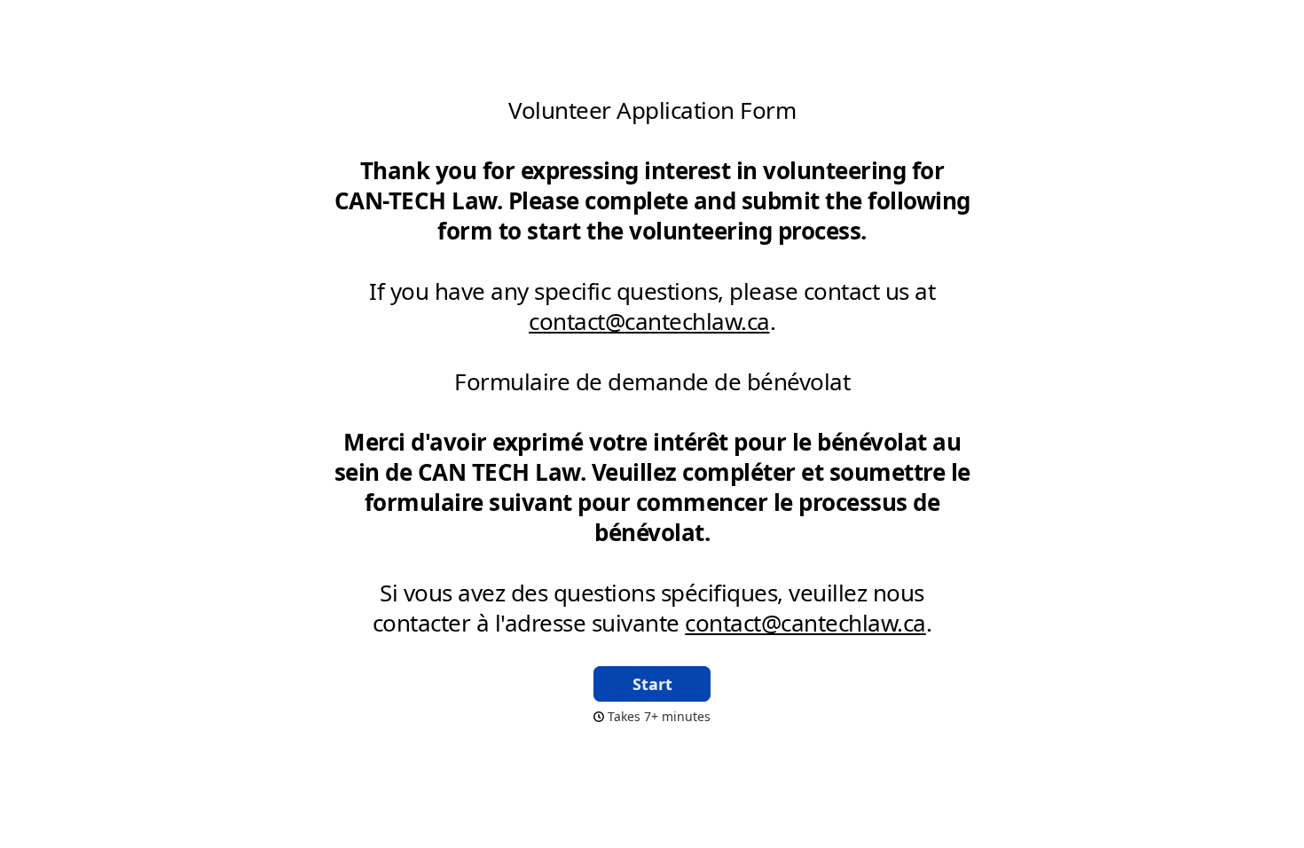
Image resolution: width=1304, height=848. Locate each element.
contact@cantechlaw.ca (649, 321)
